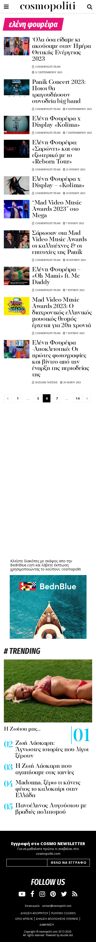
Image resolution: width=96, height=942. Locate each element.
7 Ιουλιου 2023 (74, 223)
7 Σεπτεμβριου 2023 (78, 132)
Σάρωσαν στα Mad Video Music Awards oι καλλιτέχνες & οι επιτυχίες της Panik (59, 243)
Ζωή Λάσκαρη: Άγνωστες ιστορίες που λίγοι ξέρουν (51, 749)
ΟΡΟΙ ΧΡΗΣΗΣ (24, 919)
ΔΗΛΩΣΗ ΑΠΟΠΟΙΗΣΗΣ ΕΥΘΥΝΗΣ (57, 919)
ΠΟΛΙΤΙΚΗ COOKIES (63, 913)
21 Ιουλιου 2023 (75, 169)
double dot (66, 935)
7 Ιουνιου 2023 (74, 290)
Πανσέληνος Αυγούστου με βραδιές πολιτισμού (51, 809)
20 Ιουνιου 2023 (75, 260)
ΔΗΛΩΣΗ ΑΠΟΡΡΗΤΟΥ (34, 913)
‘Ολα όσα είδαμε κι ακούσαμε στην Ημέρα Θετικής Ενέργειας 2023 (61, 49)
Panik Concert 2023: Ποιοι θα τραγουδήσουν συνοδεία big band (58, 92)
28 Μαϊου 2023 (71, 382)
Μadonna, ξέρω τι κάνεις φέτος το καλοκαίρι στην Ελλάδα (47, 789)
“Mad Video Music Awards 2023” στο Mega (56, 209)
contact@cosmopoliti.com (56, 906)
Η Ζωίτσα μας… (22, 729)
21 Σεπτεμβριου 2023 (48, 72)
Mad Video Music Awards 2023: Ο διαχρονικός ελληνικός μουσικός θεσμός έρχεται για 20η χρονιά (62, 313)
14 (77, 398)
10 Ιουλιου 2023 (75, 193)
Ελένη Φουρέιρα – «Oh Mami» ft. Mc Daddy (56, 276)
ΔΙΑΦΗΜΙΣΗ (46, 924)
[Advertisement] (48, 518)
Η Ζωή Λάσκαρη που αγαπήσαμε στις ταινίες (44, 769)
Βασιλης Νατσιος (46, 382)
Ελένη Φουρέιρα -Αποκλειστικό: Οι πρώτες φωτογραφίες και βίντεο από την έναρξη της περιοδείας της (60, 359)
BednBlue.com (22, 565)
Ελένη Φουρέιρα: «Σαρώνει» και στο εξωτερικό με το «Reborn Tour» (56, 152)
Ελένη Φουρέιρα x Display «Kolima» (56, 122)
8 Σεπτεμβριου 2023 (78, 109)
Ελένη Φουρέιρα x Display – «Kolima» (58, 182)
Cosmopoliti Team (47, 66)
